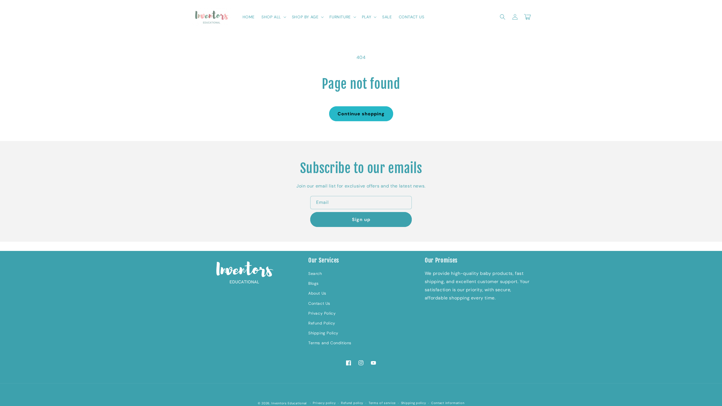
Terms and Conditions (329, 342)
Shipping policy (413, 403)
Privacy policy (324, 403)
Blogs (313, 283)
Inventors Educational (289, 403)
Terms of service (382, 403)
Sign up (361, 219)
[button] (273, 17)
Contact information (447, 403)
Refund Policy (321, 323)
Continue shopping (361, 114)
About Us (317, 293)
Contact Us (319, 303)
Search (315, 273)
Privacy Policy (322, 313)
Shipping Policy (323, 333)
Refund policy (352, 403)
